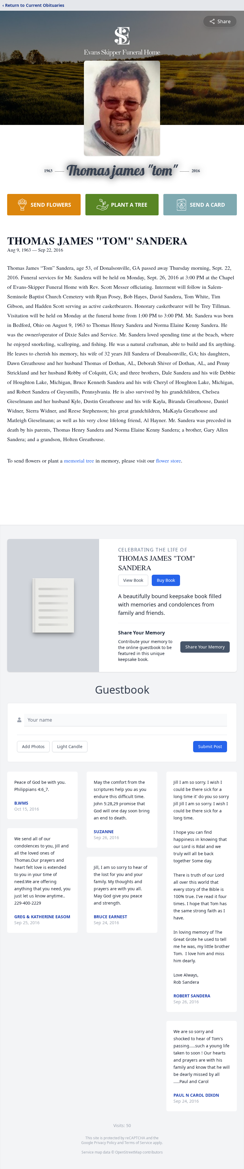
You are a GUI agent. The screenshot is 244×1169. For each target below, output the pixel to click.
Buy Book (166, 580)
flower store (168, 460)
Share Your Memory (205, 647)
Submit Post (210, 746)
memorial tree (79, 460)
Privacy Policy (105, 1142)
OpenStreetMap (128, 1152)
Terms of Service (138, 1142)
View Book (133, 580)
